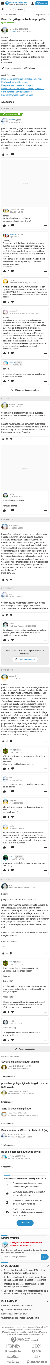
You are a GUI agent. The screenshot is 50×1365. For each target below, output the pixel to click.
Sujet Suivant (41, 15)
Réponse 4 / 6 (7, 588)
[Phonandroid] (37, 1362)
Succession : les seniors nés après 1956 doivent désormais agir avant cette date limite (24, 1271)
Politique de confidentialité (33, 1330)
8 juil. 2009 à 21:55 (16, 237)
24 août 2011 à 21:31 (16, 859)
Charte (36, 1332)
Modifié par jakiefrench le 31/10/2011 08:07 (24, 313)
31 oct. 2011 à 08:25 (25, 31)
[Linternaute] (13, 1351)
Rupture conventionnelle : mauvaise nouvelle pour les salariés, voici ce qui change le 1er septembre (25, 1278)
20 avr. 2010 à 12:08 (16, 597)
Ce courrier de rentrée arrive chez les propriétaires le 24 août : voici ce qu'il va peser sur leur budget (26, 1292)
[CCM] (37, 1351)
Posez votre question (13, 68)
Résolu (6, 23)
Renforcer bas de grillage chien (14, 82)
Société (45, 1327)
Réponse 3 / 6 (7, 519)
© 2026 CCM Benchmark (35, 1334)
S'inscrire (25, 1223)
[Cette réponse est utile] (3, 154)
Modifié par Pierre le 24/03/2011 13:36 (22, 626)
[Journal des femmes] (13, 1346)
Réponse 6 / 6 (7, 879)
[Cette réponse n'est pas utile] (12, 154)
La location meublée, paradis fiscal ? (17, 1305)
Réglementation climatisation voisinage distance (22, 88)
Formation (43, 1332)
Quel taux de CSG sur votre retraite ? (17, 1309)
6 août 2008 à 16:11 (16, 528)
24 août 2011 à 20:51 (16, 828)
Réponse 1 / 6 (7, 109)
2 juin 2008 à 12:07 (15, 407)
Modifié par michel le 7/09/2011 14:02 (22, 283)
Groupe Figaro (21, 1334)
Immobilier (19, 9)
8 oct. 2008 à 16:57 (15, 122)
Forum (9, 9)
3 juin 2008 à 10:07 (15, 497)
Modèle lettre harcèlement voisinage (17, 95)
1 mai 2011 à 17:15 (15, 964)
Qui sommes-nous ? (8, 1327)
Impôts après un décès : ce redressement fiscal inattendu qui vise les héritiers (24, 1285)
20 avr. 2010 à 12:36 (16, 803)
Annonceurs (11, 1334)
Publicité (11, 1330)
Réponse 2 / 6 (7, 398)
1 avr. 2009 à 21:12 (15, 679)
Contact (30, 1332)
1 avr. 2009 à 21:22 (15, 752)
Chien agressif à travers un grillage (16, 92)
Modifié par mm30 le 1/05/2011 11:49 (22, 888)
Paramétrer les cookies (10, 1332)
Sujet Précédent (10, 15)
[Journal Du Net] (37, 1346)
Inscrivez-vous (21, 1327)
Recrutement (19, 1330)
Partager (31, 68)
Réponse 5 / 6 (7, 670)
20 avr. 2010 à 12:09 (16, 780)
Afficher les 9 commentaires (27, 390)
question (43, 3)
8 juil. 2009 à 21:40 (16, 212)
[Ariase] (13, 1361)
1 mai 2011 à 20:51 (15, 1023)
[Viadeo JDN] (37, 1356)
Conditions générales (34, 1327)
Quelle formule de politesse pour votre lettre (20, 1318)
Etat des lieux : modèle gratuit (14, 1313)
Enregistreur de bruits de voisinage (16, 85)
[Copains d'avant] (13, 1356)
